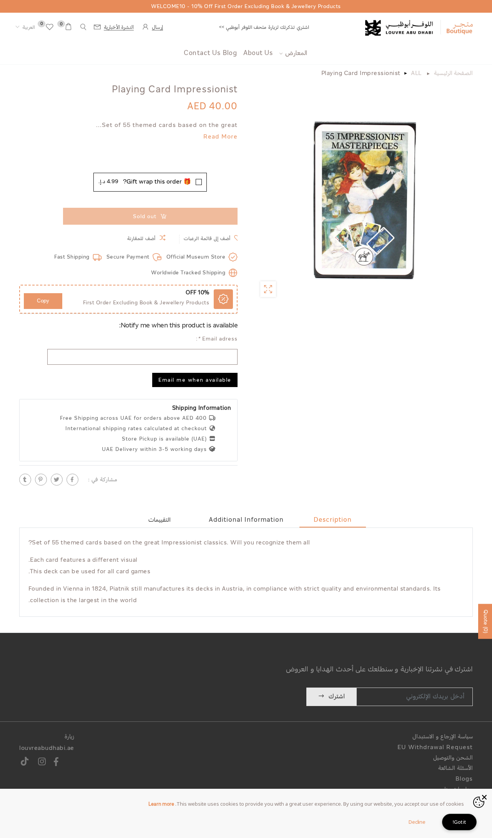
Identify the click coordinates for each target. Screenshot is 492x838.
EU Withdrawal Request (435, 747)
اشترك (337, 696)
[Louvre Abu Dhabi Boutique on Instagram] (42, 763)
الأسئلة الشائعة (455, 768)
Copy (43, 301)
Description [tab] (333, 520)
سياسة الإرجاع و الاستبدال (442, 737)
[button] (25, 28)
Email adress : (217, 339)
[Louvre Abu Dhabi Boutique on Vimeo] (24, 763)
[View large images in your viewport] (268, 289)
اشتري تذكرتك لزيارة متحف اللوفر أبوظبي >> (264, 27)
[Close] (484, 796)
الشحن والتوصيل (453, 758)
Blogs (464, 779)
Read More (220, 137)
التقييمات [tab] (159, 520)
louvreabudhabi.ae (46, 748)
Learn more (161, 804)
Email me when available (194, 380)
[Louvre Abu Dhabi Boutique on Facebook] (56, 763)
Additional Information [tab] (246, 520)
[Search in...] (83, 27)
